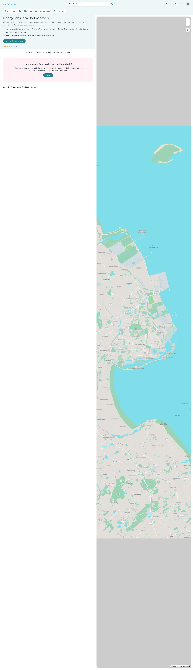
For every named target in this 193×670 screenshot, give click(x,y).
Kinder (29, 11)
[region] (143, 342)
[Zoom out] (188, 24)
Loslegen (48, 75)
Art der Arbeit (13, 11)
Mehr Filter (60, 11)
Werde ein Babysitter (174, 4)
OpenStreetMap (183, 666)
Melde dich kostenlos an (14, 41)
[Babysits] (9, 4)
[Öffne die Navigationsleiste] (188, 4)
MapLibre (174, 666)
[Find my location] (188, 30)
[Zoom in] (188, 20)
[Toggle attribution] (189, 666)
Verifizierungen (43, 11)
